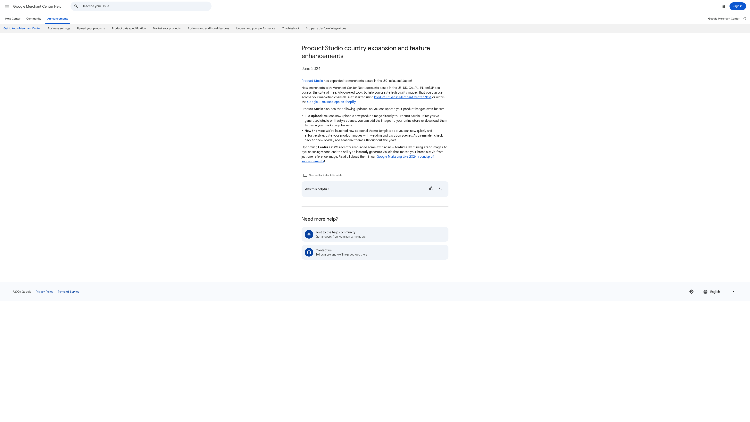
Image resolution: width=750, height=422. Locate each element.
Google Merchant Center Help (37, 6)
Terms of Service (68, 291)
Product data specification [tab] (129, 28)
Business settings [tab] (59, 28)
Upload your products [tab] (91, 28)
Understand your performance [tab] (255, 28)
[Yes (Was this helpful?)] (431, 189)
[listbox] (719, 292)
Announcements (57, 18)
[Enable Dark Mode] (691, 291)
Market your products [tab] (167, 28)
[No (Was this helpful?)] (441, 189)
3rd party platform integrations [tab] (326, 28)
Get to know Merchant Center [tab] (22, 28)
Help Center (13, 18)
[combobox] (146, 6)
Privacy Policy (44, 291)
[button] (7, 6)
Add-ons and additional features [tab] (208, 28)
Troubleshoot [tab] (290, 28)
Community (33, 18)
